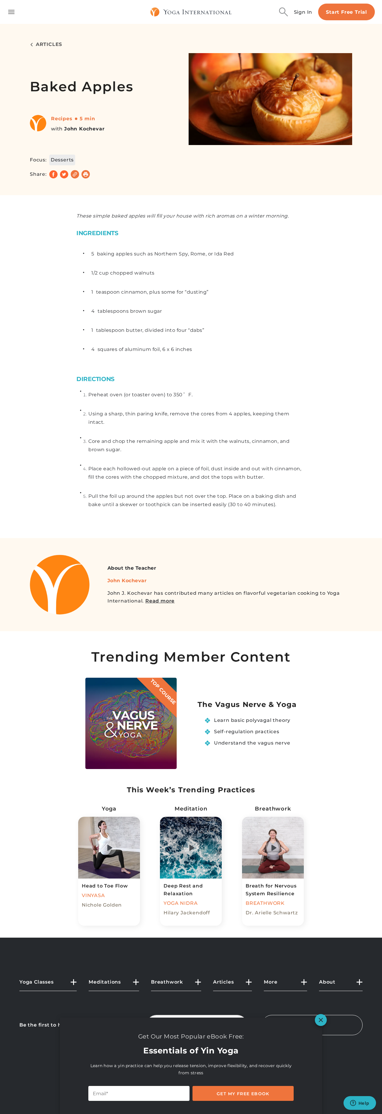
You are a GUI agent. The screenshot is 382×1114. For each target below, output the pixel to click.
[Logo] (191, 11)
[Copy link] (75, 174)
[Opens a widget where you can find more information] (359, 1103)
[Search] (283, 11)
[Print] (85, 174)
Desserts (62, 160)
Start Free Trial (346, 12)
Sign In (303, 12)
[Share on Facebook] (53, 174)
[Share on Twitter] (64, 174)
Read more (160, 601)
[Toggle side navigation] (11, 12)
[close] (321, 1020)
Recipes (62, 118)
